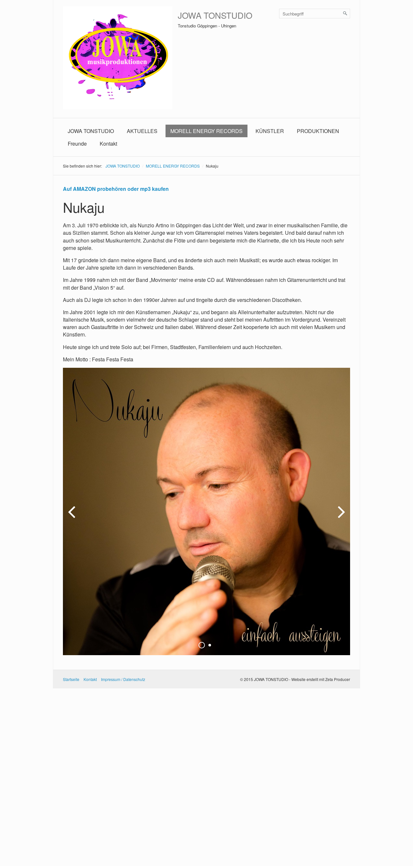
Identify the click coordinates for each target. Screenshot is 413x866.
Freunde (77, 143)
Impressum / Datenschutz (123, 679)
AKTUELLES (142, 131)
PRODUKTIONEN (318, 131)
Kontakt (108, 143)
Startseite (71, 679)
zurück (72, 516)
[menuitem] (91, 131)
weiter (340, 516)
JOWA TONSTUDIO (215, 15)
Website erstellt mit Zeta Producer (320, 679)
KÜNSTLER (270, 131)
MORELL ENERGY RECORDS (206, 131)
